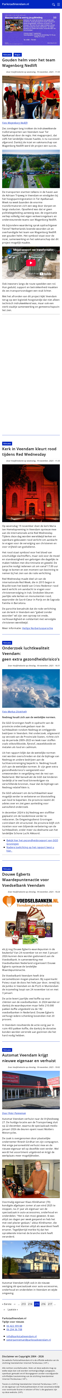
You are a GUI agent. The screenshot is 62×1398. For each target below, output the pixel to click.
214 (30, 1304)
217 (50, 1304)
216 (43, 1304)
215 (37, 1304)
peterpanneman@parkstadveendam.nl (28, 1339)
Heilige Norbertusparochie (37, 628)
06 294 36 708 (14, 1329)
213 (23, 1304)
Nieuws (7, 54)
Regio (18, 54)
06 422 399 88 (14, 1326)
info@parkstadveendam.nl (21, 1336)
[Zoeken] (53, 4)
